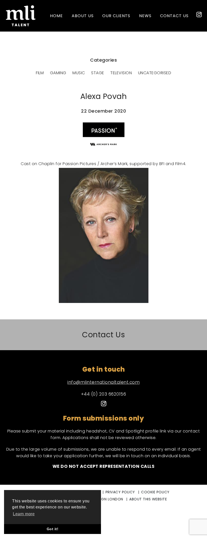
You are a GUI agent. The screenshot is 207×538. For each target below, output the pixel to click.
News (145, 16)
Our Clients (116, 16)
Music (78, 73)
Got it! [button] (53, 529)
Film (40, 73)
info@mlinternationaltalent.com (103, 382)
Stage (97, 73)
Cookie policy (155, 492)
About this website (148, 499)
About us (83, 16)
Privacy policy (120, 492)
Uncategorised (154, 73)
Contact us (174, 16)
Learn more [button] (24, 514)
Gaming (58, 73)
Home (56, 16)
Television (121, 73)
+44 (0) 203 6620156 (103, 394)
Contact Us (103, 334)
